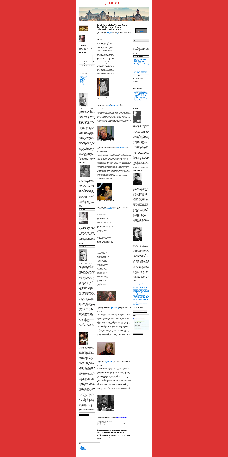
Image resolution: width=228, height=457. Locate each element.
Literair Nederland (83, 86)
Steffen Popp (135, 302)
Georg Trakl (82, 78)
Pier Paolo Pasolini (138, 297)
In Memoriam (137, 291)
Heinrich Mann (144, 290)
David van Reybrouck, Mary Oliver (140, 72)
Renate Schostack (114, 307)
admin (111, 421)
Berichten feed (83, 447)
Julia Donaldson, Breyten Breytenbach (141, 64)
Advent (134, 283)
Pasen (145, 296)
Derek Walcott (139, 287)
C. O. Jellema (144, 284)
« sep (80, 70)
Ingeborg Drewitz (108, 361)
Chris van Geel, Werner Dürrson (140, 71)
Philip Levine (109, 207)
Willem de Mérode (140, 303)
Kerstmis (143, 294)
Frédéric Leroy (83, 77)
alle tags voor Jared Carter (114, 33)
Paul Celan (82, 80)
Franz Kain (118, 145)
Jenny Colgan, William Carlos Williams (141, 68)
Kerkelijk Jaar (137, 294)
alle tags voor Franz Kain (121, 147)
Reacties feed (82, 448)
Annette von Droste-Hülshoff (140, 284)
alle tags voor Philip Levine (109, 208)
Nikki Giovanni (141, 296)
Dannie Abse (135, 287)
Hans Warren (82, 79)
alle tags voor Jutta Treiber (112, 105)
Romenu (114, 2)
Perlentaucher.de (83, 81)
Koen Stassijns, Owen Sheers (139, 62)
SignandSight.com (83, 83)
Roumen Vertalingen (84, 85)
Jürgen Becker (142, 292)
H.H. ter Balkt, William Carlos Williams (141, 63)
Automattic (124, 455)
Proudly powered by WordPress (107, 455)
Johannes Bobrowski (136, 292)
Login (81, 446)
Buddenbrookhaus (83, 76)
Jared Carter (109, 32)
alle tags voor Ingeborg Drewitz (105, 362)
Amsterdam (138, 283)
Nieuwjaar (137, 296)
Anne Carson (142, 283)
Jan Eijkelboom (146, 291)
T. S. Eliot (139, 302)
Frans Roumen (142, 289)
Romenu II (82, 82)
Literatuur (104, 422)
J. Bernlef (141, 291)
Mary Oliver (143, 295)
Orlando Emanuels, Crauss (139, 61)
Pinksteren (144, 297)
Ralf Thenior (140, 299)
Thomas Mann (82, 84)
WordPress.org (83, 449)
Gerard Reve (135, 290)
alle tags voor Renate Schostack (112, 308)
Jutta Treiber (115, 104)
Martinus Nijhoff (138, 295)
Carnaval (134, 285)
